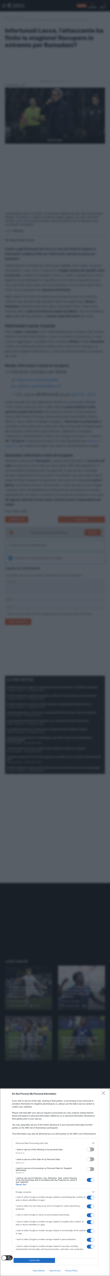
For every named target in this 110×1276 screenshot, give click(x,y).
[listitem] (55, 1143)
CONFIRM (34, 1260)
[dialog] (55, 1182)
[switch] (90, 1149)
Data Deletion (39, 1270)
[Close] (104, 1094)
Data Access (55, 1270)
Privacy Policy (71, 1270)
